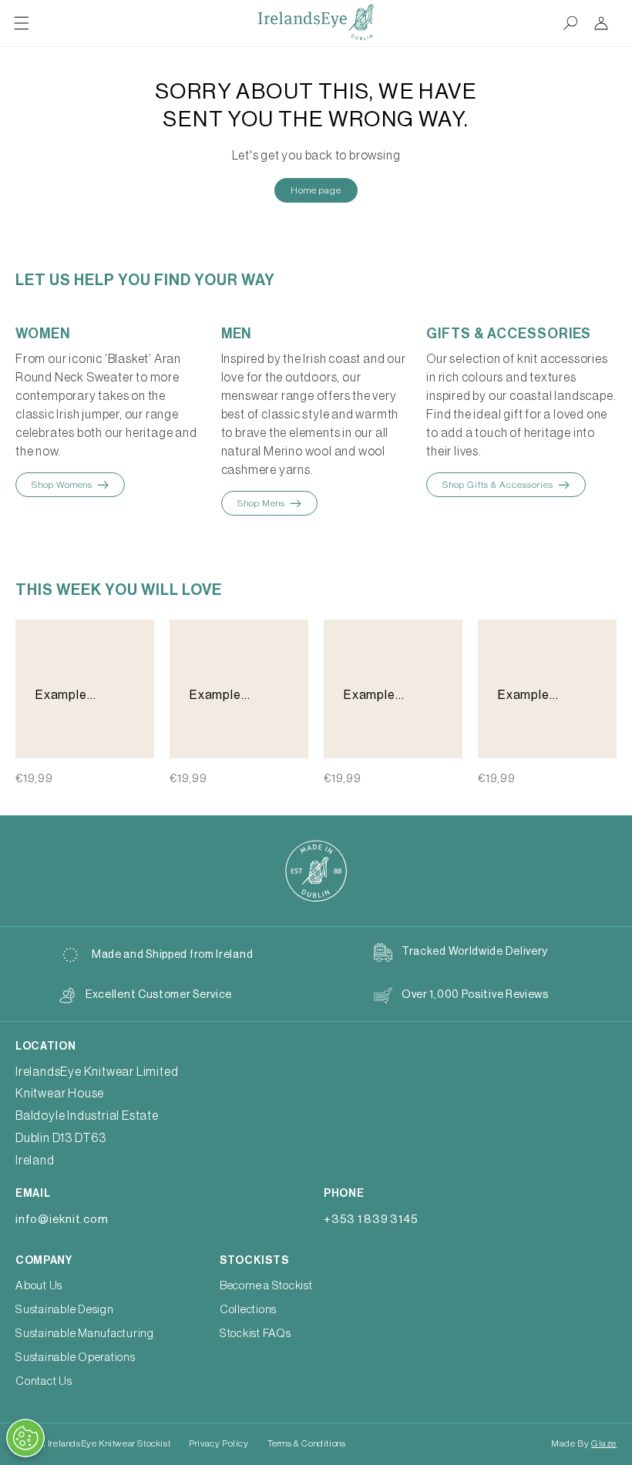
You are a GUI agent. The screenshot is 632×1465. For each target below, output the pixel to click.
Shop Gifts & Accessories (497, 484)
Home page (316, 190)
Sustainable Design (64, 1309)
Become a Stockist (266, 1286)
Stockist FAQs (255, 1333)
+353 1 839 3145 (371, 1219)
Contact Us (43, 1381)
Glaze (604, 1443)
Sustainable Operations (75, 1357)
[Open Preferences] (25, 1438)
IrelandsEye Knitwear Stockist (109, 1443)
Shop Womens (62, 484)
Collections (248, 1309)
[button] (21, 23)
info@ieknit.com (61, 1219)
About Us (38, 1286)
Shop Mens (261, 503)
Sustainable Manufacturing (84, 1333)
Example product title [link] (72, 696)
